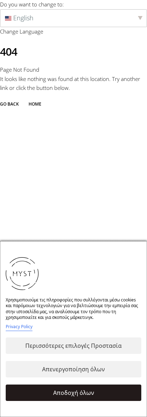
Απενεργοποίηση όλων (73, 369)
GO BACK (9, 104)
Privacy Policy (19, 327)
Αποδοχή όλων (73, 393)
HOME (35, 104)
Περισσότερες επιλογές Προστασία (73, 346)
